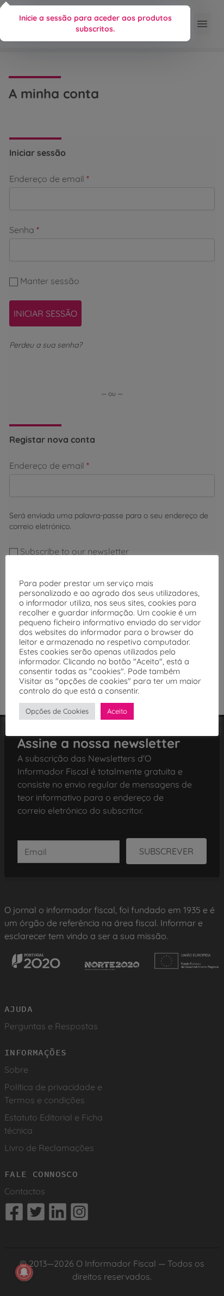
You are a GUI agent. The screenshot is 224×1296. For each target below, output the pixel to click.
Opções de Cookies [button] (57, 711)
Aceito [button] (117, 711)
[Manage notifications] (24, 1272)
